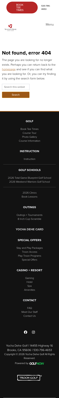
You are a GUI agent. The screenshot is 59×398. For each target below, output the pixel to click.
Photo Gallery (29, 137)
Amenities (29, 290)
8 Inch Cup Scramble (29, 219)
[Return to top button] (54, 107)
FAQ (29, 308)
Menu (50, 24)
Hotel (29, 282)
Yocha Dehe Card (29, 229)
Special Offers (29, 259)
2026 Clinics (30, 192)
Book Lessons (29, 196)
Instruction (29, 159)
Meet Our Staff (29, 312)
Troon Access (29, 252)
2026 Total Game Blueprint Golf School (29, 178)
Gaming (29, 278)
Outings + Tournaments (29, 215)
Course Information (29, 140)
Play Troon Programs (29, 255)
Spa (29, 286)
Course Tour (29, 133)
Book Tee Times (19, 7)
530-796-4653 (45, 7)
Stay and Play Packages (29, 248)
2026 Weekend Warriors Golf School (29, 181)
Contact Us (29, 316)
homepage (9, 69)
